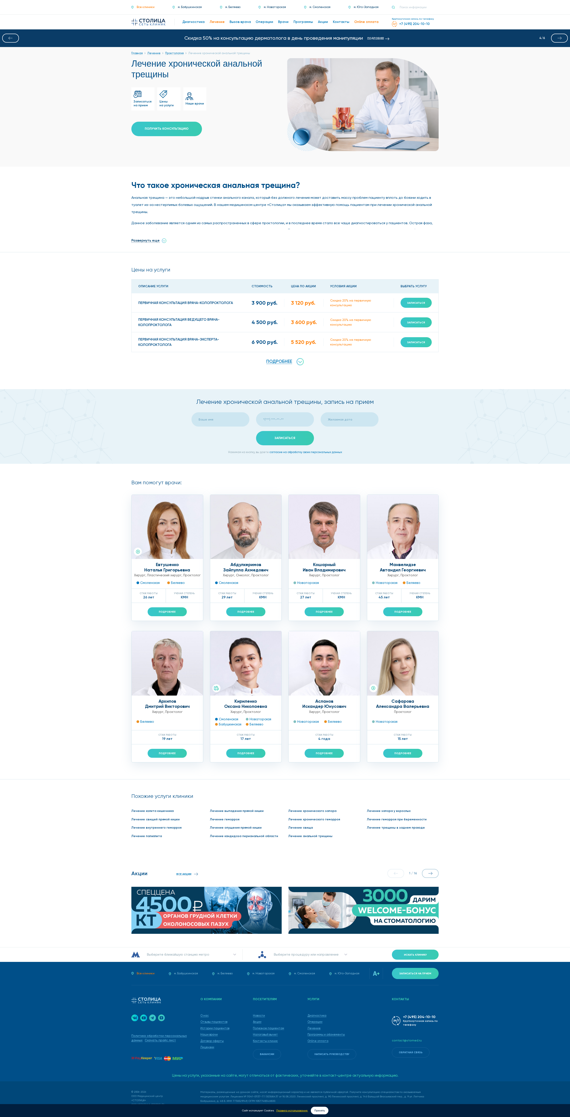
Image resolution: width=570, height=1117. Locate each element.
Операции (314, 1021)
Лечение (314, 1028)
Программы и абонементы (326, 1034)
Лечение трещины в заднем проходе (396, 828)
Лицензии (207, 1047)
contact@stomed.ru (407, 1040)
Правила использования (292, 1110)
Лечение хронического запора (312, 811)
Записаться (416, 302)
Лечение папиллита (146, 836)
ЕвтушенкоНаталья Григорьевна (167, 567)
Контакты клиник (265, 1041)
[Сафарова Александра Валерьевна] (403, 663)
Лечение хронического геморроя (314, 819)
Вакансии (267, 1054)
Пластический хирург (164, 575)
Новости (259, 1015)
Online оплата (317, 1041)
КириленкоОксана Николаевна (245, 703)
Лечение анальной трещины (310, 836)
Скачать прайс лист (160, 1040)
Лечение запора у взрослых (389, 811)
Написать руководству (331, 1054)
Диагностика (316, 1015)
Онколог (243, 575)
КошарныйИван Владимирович (324, 567)
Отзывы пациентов (213, 1021)
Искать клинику (415, 954)
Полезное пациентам (268, 1028)
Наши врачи (209, 1034)
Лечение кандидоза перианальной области (244, 836)
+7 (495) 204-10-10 (419, 1017)
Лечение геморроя (224, 819)
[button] (10, 38)
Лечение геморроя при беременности (397, 819)
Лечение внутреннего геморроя (156, 828)
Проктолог (192, 575)
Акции (257, 1021)
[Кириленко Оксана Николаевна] (246, 663)
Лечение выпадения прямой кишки (237, 811)
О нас (204, 1015)
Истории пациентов (214, 1028)
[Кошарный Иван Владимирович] (324, 527)
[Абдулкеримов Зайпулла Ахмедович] (246, 527)
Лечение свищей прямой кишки (155, 819)
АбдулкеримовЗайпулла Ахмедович (245, 567)
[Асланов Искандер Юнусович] (324, 663)
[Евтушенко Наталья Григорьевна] (167, 527)
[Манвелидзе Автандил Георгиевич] (403, 527)
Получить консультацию (167, 129)
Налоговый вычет (265, 1034)
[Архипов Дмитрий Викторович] (167, 663)
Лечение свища (300, 828)
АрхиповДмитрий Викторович (167, 703)
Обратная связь (411, 1052)
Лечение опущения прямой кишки (236, 828)
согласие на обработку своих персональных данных (305, 452)
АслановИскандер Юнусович (324, 703)
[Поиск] (395, 7)
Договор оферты (212, 1041)
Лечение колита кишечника (152, 811)
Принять (319, 1110)
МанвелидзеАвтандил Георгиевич (403, 567)
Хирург (139, 575)
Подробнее (167, 611)
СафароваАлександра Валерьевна (402, 703)
